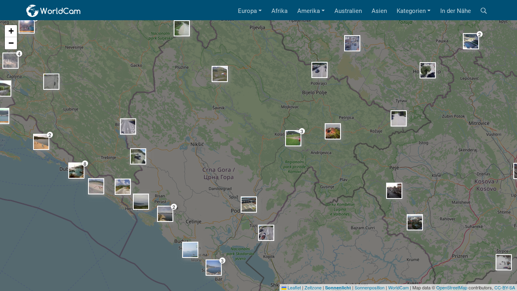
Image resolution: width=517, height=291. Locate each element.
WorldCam (398, 287)
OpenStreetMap (451, 287)
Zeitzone (313, 287)
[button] (11, 31)
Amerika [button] (308, 11)
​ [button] (333, 131)
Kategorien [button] (411, 11)
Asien (379, 11)
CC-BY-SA (504, 287)
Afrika (279, 11)
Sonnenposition (370, 287)
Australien (348, 11)
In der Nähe (455, 11)
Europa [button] (247, 11)
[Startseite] (54, 11)
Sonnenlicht (338, 288)
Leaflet (293, 287)
